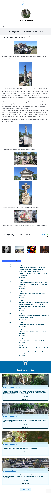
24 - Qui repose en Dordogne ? (18, 225)
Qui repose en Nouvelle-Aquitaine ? (42, 225)
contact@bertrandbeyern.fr (25, 1)
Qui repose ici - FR (11, 226)
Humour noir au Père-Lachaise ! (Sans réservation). (31, 324)
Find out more (25, 399)
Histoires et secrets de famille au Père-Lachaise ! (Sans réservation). (20, 448)
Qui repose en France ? (29, 225)
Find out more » (22, 277)
